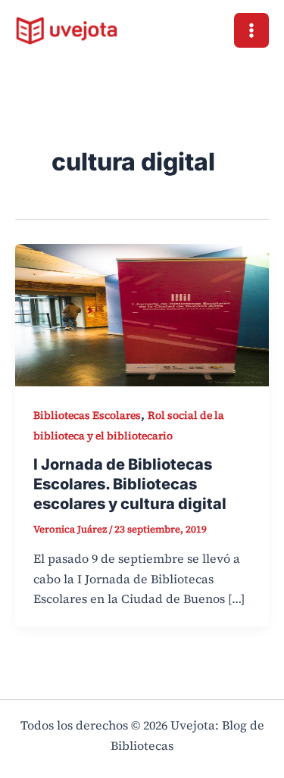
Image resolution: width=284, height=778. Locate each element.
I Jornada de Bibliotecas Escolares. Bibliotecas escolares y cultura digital (129, 484)
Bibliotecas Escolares (87, 415)
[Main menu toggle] (251, 30)
